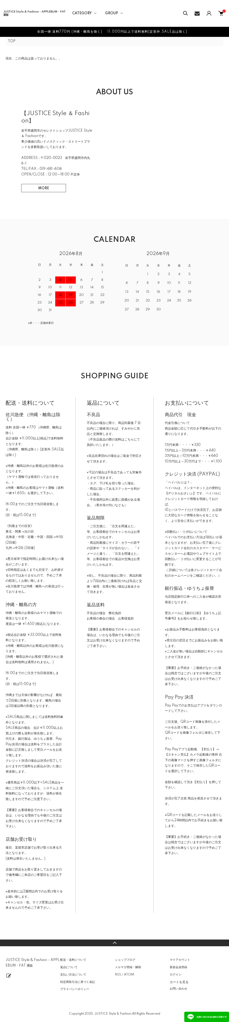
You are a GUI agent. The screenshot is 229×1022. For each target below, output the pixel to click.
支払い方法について (73, 974)
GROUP (111, 13)
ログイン (175, 974)
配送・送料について (73, 959)
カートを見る (179, 982)
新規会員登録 (178, 967)
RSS (118, 974)
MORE (43, 188)
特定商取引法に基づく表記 (77, 982)
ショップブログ (125, 959)
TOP (11, 41)
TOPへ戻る (114, 943)
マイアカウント (180, 959)
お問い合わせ (178, 988)
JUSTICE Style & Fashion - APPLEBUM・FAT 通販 (34, 13)
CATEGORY (82, 13)
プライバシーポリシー (74, 989)
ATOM (129, 974)
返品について (69, 967)
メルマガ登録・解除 (128, 967)
